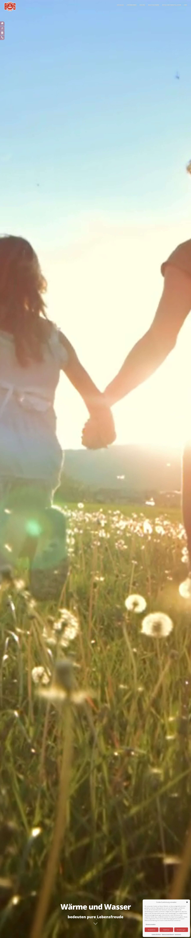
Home (2, 25)
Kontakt (2, 34)
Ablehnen (166, 930)
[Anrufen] (2, 37)
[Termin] (2, 28)
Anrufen (2, 39)
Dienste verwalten (150, 924)
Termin (2, 29)
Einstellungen (181, 930)
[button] (187, 902)
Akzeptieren (151, 930)
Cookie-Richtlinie (156, 934)
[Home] (2, 23)
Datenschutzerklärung (168, 934)
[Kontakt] (2, 33)
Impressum (178, 934)
